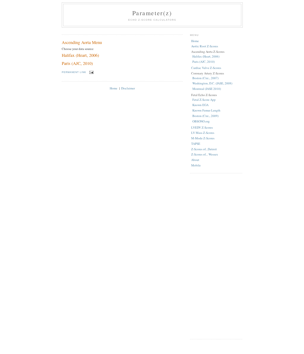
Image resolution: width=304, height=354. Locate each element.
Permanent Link (74, 72)
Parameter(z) (152, 13)
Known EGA (200, 105)
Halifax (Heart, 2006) (80, 55)
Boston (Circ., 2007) (205, 78)
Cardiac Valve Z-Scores (206, 68)
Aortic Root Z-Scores (204, 46)
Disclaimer (128, 88)
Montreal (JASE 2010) (206, 89)
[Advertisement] (216, 255)
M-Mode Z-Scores (202, 138)
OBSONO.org (201, 121)
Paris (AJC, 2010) (77, 63)
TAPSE (195, 143)
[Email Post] (91, 72)
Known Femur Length (206, 110)
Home (113, 88)
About (195, 160)
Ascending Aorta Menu (82, 42)
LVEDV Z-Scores (202, 127)
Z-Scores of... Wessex (204, 154)
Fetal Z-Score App (204, 99)
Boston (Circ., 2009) (205, 116)
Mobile (196, 165)
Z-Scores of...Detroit (204, 149)
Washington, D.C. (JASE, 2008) (212, 83)
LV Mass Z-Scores (202, 133)
